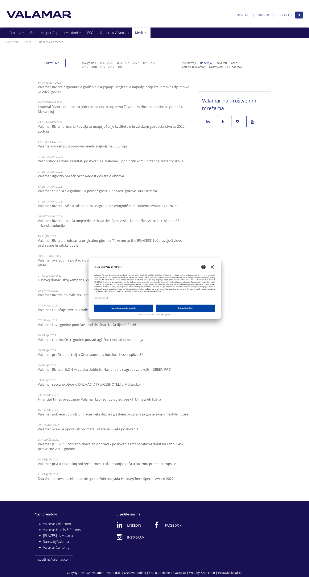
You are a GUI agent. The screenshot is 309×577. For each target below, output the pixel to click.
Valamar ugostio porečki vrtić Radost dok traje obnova (81, 176)
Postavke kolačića (230, 573)
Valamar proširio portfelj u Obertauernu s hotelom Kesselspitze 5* (90, 354)
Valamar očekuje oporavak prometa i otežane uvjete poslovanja (88, 429)
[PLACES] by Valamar (58, 535)
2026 (101, 63)
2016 (111, 67)
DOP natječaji (233, 67)
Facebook (173, 525)
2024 (119, 63)
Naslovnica (13, 42)
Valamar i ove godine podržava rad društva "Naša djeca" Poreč (87, 324)
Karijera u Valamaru (114, 32)
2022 (136, 63)
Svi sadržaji (189, 63)
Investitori (71, 32)
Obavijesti (220, 63)
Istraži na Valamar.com (54, 559)
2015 (120, 67)
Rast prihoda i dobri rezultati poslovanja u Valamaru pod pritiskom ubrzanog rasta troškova (110, 161)
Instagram (136, 537)
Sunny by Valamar (56, 541)
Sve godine (89, 63)
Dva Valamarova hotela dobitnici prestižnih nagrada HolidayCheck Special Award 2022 (106, 478)
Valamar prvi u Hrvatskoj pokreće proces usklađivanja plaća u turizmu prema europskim (107, 463)
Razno (233, 63)
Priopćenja (205, 63)
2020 (153, 63)
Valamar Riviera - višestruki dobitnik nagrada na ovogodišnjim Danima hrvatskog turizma (108, 206)
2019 (85, 67)
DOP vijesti (216, 67)
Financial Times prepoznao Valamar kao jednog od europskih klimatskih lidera (99, 399)
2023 (127, 63)
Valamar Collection (57, 524)
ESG (90, 32)
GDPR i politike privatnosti (167, 573)
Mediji (140, 32)
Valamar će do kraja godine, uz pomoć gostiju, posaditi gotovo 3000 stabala (97, 191)
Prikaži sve (51, 63)
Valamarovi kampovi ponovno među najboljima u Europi (82, 146)
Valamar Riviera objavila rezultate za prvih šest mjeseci (81, 295)
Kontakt (243, 15)
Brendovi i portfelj (43, 32)
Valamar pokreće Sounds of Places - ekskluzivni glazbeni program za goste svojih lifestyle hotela (113, 414)
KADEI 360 (208, 573)
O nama (15, 32)
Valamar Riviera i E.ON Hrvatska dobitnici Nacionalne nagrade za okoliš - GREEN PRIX (104, 369)
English (283, 15)
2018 (94, 67)
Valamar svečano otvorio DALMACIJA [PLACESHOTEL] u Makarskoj (89, 384)
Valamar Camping (56, 547)
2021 (145, 63)
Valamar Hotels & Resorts (62, 529)
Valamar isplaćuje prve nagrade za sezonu (71, 310)
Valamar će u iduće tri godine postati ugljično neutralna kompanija (90, 339)
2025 (110, 63)
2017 (102, 67)
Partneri (263, 15)
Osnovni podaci (135, 573)
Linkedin (134, 525)
